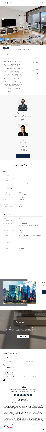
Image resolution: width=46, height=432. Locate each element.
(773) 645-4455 (29, 361)
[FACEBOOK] (15, 395)
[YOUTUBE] (24, 395)
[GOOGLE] (30, 395)
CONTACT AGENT (23, 155)
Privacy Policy (24, 391)
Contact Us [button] (23, 336)
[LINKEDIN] (21, 395)
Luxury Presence (31, 389)
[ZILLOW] (27, 395)
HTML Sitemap (33, 391)
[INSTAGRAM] (18, 395)
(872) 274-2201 (23, 146)
